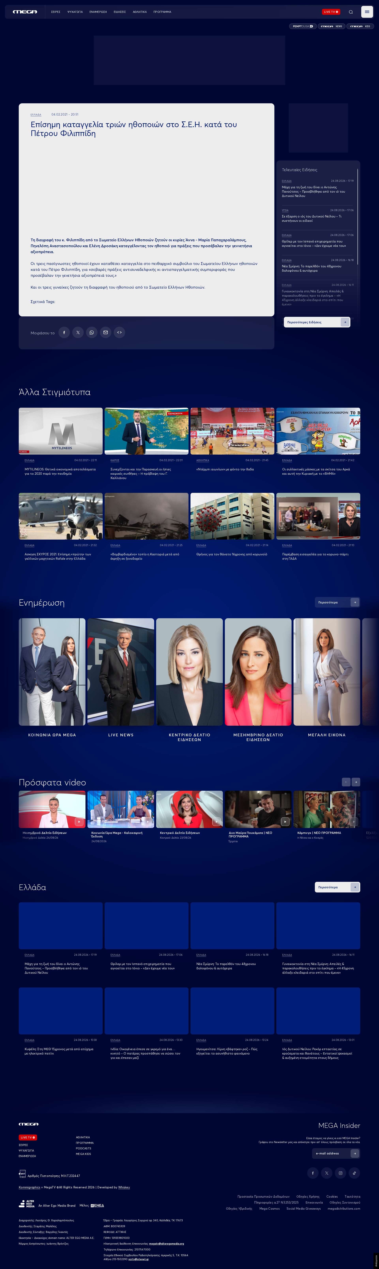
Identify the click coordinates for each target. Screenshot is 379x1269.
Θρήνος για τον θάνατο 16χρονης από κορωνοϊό (231, 554)
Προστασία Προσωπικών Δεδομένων (263, 1196)
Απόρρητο (376, 1261)
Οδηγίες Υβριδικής (239, 1208)
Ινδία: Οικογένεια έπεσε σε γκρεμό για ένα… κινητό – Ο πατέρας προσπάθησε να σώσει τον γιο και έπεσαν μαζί (145, 1053)
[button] (367, 12)
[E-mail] (106, 332)
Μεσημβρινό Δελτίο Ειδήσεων (45, 833)
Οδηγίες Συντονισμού (345, 1202)
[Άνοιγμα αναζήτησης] (351, 12)
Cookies (332, 1196)
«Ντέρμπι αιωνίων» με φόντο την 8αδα (225, 469)
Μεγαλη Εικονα (327, 734)
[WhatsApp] (92, 332)
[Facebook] (64, 332)
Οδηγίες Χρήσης (308, 1196)
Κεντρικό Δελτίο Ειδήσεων (180, 833)
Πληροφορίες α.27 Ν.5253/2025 (276, 1202)
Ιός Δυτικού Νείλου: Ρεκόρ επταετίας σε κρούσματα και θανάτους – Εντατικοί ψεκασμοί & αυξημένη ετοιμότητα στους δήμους (317, 1053)
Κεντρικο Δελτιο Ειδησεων (189, 737)
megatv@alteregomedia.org (166, 1243)
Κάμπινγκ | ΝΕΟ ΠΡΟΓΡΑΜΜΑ (319, 833)
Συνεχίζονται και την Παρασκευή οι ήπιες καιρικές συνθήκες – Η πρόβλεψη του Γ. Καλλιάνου (141, 473)
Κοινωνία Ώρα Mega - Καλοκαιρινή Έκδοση (117, 834)
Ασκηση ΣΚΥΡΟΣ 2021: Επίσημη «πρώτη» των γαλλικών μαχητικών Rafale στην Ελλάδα (58, 556)
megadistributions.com (344, 1208)
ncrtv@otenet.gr (139, 1259)
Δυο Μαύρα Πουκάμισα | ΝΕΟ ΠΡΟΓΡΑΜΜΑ (250, 834)
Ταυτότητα (352, 1196)
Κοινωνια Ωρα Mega (52, 734)
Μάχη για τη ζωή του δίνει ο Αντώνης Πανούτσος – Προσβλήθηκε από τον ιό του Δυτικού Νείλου (313, 191)
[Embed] (119, 332)
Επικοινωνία (314, 1202)
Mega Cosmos (269, 1208)
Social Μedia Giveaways (304, 1208)
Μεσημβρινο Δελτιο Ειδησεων (258, 737)
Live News (121, 734)
